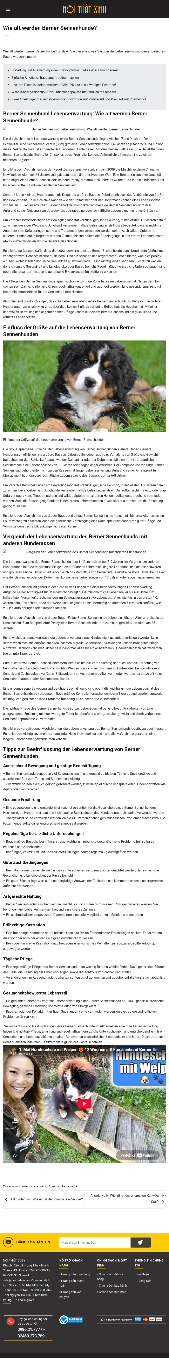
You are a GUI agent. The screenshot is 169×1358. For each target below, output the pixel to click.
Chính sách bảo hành (113, 1285)
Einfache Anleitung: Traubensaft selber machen (45, 78)
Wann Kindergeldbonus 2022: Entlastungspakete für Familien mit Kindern (64, 92)
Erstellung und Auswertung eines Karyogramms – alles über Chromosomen (65, 70)
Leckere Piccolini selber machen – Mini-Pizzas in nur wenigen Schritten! (64, 85)
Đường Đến (143, 1281)
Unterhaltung (40, 1186)
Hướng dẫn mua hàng (75, 1274)
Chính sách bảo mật (112, 1292)
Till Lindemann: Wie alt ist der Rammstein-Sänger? (46, 1199)
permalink (71, 1186)
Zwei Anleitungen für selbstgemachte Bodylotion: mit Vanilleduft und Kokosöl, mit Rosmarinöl (79, 99)
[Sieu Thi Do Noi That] (84, 9)
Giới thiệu (142, 1274)
